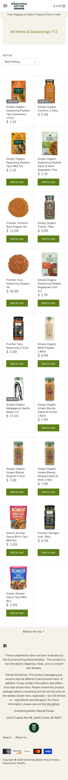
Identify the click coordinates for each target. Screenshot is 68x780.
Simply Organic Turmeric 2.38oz (48, 108)
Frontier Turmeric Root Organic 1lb (17, 224)
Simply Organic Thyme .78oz (47, 224)
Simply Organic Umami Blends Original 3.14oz (15, 472)
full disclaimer (50, 704)
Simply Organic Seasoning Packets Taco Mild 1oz (18, 162)
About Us (21, 737)
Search (7, 737)
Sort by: (7, 55)
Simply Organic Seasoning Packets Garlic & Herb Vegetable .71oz (49, 164)
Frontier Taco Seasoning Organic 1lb (18, 283)
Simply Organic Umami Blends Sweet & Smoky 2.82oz (47, 410)
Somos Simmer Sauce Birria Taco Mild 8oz (17, 536)
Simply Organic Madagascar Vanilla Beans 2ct (18, 408)
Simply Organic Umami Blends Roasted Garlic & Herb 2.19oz (48, 474)
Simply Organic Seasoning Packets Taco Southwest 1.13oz (18, 112)
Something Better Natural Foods (41, 759)
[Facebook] (4, 645)
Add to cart (17, 182)
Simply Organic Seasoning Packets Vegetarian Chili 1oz (49, 285)
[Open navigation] (5, 5)
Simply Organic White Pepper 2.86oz (47, 347)
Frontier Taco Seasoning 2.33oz (17, 345)
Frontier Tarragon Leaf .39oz (48, 534)
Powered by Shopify (14, 763)
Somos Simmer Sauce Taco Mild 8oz (16, 597)
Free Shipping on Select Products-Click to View (34, 14)
